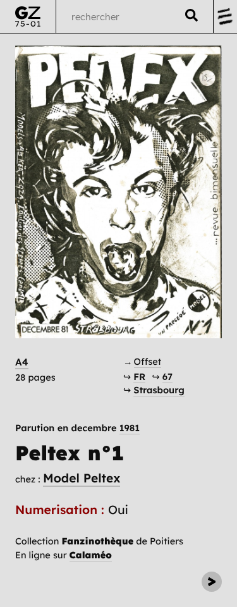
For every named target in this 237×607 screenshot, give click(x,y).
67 (167, 377)
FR (139, 377)
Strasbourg (159, 390)
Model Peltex (81, 478)
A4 (21, 362)
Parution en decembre (77, 428)
